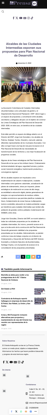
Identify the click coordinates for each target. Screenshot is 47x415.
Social (37, 293)
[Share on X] (16, 411)
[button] (4, 375)
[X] (17, 18)
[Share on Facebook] (11, 411)
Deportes (38, 277)
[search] (23, 11)
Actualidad (39, 275)
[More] (35, 411)
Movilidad (38, 317)
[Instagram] (28, 18)
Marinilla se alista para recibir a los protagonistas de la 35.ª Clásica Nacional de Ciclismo (15, 277)
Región (37, 279)
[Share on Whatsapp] (21, 411)
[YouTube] (21, 18)
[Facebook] (13, 18)
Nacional (38, 291)
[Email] (26, 411)
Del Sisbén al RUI (8, 289)
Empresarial (39, 301)
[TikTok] (32, 18)
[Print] (30, 411)
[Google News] (25, 18)
